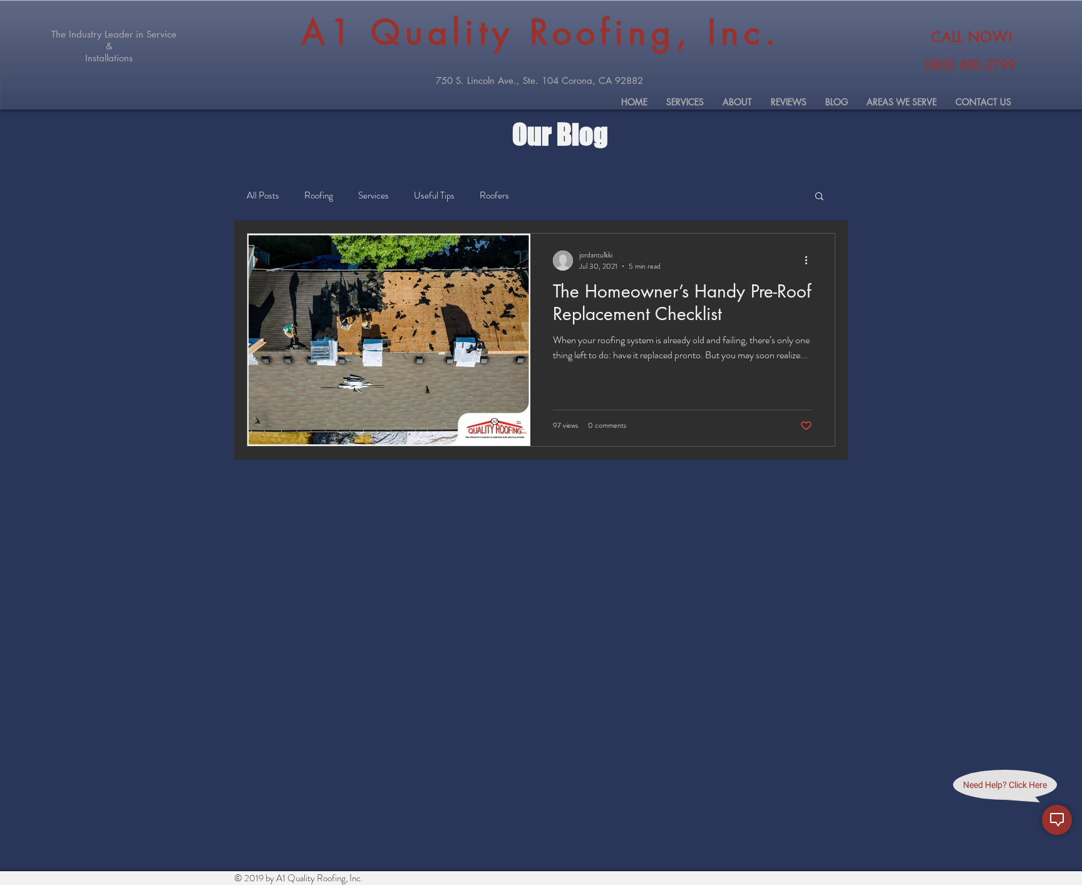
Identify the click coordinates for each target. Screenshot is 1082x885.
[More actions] (810, 260)
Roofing (318, 195)
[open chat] (1057, 820)
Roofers (494, 195)
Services (373, 195)
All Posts (263, 195)
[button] (819, 197)
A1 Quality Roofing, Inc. (541, 32)
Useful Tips (434, 195)
